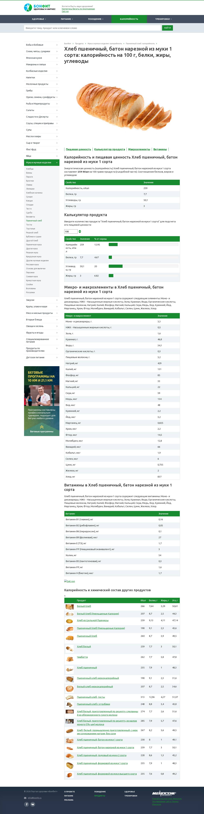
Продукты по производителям (35, 349)
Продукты (99, 796)
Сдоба (29, 213)
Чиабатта (82, 657)
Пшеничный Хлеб (87, 636)
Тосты (29, 225)
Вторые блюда (34, 319)
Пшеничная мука (34, 245)
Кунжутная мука (33, 280)
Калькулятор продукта (109, 149)
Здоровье (38, 19)
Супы (29, 130)
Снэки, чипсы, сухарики (38, 51)
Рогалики (30, 292)
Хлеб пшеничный (87, 667)
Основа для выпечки (35, 268)
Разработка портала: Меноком (167, 799)
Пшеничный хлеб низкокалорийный (98, 678)
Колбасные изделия (36, 71)
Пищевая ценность (78, 149)
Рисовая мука (32, 264)
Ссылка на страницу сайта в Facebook (26, 804)
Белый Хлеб (84, 606)
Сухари (29, 197)
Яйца (28, 156)
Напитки (30, 77)
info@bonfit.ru (34, 798)
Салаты (30, 110)
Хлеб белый (84, 646)
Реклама (68, 800)
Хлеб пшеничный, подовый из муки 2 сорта (101, 755)
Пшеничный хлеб (34, 221)
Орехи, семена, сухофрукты (40, 97)
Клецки (29, 201)
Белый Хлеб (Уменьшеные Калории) (98, 613)
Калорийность (129, 19)
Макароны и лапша (36, 64)
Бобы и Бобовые (34, 45)
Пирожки (30, 272)
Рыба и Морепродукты (38, 103)
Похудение (95, 19)
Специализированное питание (37, 340)
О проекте (69, 792)
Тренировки (163, 19)
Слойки (29, 284)
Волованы (31, 288)
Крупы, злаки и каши (36, 306)
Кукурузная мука (33, 256)
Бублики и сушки (33, 237)
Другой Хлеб (32, 241)
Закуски (30, 300)
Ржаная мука (32, 253)
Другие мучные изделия (37, 260)
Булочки (30, 181)
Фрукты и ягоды (34, 332)
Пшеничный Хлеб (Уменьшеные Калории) (101, 628)
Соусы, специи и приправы (40, 123)
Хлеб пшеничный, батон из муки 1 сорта (100, 739)
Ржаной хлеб (32, 233)
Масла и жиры (33, 136)
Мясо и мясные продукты (39, 313)
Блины (29, 173)
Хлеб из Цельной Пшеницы (93, 620)
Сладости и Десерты (37, 116)
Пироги (29, 177)
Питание (66, 19)
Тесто (29, 209)
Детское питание (35, 357)
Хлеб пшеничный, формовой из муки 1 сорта (102, 763)
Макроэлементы (139, 149)
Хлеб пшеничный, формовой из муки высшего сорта (107, 773)
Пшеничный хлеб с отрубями (93, 704)
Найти (167, 28)
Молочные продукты (37, 84)
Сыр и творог (33, 143)
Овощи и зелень (35, 326)
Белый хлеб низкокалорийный (95, 686)
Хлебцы (29, 169)
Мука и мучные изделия (38, 162)
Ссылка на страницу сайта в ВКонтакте (32, 804)
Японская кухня (34, 58)
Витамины (160, 149)
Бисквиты (30, 217)
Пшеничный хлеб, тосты (91, 697)
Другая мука (32, 249)
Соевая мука (32, 276)
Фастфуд (31, 149)
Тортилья (30, 229)
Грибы (29, 90)
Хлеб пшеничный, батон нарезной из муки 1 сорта (105, 747)
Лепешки (30, 189)
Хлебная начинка (34, 193)
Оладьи (29, 205)
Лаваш (29, 185)
